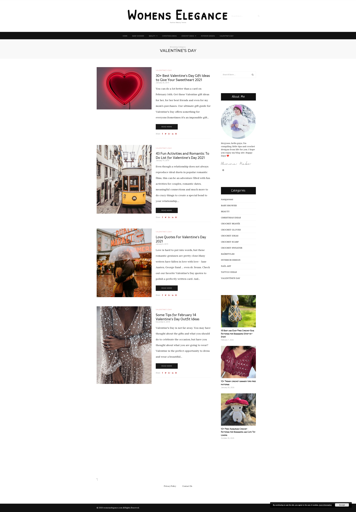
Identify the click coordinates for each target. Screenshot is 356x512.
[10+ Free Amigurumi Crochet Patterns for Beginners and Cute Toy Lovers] (238, 409)
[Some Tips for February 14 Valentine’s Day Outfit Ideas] (124, 345)
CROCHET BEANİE (230, 223)
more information (325, 505)
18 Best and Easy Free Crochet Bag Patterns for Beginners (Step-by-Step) (237, 333)
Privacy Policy (170, 486)
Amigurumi (227, 199)
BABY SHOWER (138, 36)
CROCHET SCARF (230, 242)
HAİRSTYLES (227, 254)
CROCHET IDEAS (187, 36)
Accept (342, 505)
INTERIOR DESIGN (208, 36)
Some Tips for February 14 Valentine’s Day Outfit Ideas (177, 317)
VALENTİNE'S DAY (164, 70)
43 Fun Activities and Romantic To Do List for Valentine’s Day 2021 (182, 155)
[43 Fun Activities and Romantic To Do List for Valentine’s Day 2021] (124, 179)
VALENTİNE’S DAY (226, 36)
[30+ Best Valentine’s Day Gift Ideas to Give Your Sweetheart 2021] (124, 88)
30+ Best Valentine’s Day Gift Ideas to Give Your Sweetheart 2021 (183, 78)
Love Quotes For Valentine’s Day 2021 (181, 239)
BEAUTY (152, 36)
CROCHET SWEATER (231, 248)
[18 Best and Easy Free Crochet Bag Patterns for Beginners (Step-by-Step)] (238, 311)
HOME (125, 36)
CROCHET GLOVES (231, 229)
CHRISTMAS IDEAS (169, 36)
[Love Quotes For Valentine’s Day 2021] (124, 262)
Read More (166, 127)
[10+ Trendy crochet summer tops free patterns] (238, 362)
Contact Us (187, 486)
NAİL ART (226, 266)
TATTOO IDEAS (229, 272)
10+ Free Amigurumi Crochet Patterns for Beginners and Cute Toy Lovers (238, 431)
